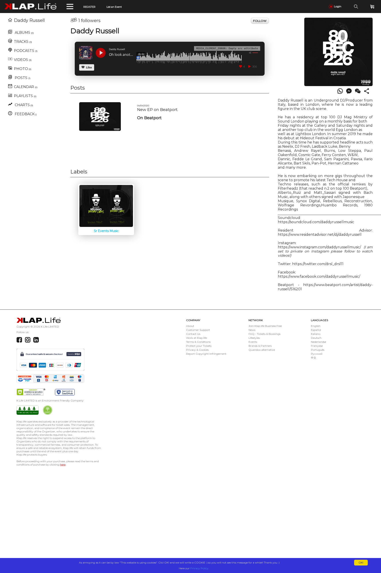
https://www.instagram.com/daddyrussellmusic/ (319, 247)
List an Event (114, 6)
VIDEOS (23, 60)
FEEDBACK (25, 114)
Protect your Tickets (198, 345)
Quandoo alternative (261, 349)
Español (316, 330)
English (315, 326)
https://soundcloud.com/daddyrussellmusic (316, 222)
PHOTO (22, 69)
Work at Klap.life (196, 337)
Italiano (315, 334)
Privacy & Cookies (197, 349)
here (62, 464)
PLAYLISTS (25, 96)
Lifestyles (254, 337)
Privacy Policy (199, 568)
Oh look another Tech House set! (121, 55)
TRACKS (23, 42)
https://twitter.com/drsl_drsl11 (318, 264)
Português (317, 349)
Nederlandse (318, 341)
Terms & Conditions (198, 341)
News (251, 330)
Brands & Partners (260, 345)
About (190, 326)
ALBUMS (24, 32)
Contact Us (193, 334)
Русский (316, 353)
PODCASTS (25, 51)
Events (252, 341)
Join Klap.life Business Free (265, 326)
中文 (313, 357)
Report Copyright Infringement (206, 353)
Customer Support (198, 330)
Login (337, 6)
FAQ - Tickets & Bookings (264, 334)
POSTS (22, 78)
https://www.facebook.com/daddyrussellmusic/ (319, 276)
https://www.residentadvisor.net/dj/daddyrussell (320, 234)
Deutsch (316, 337)
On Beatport (149, 117)
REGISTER (89, 6)
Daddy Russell (29, 20)
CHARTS (23, 105)
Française (317, 345)
